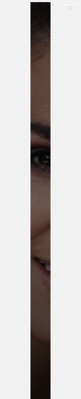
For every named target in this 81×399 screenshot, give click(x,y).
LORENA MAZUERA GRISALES (71, 5)
